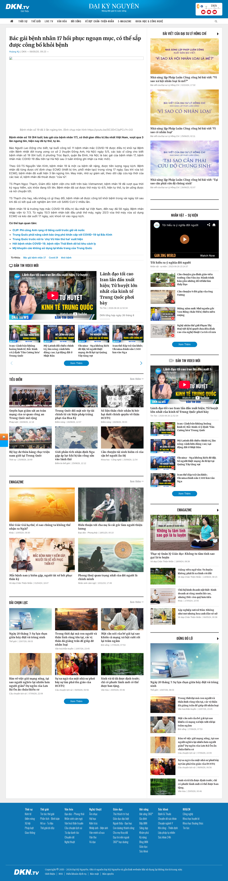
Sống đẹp (143, 828)
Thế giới (36, 21)
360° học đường (120, 842)
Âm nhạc (93, 814)
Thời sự (22, 21)
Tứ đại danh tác (72, 833)
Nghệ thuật (70, 842)
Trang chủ (11, 21)
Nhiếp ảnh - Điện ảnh (98, 828)
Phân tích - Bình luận (50, 819)
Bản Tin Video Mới (188, 360)
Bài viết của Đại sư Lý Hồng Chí (184, 33)
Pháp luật (13, 422)
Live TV (49, 21)
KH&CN (186, 809)
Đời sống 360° (146, 814)
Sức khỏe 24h (164, 837)
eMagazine (184, 509)
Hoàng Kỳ (14, 51)
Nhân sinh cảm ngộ (87, 583)
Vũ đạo (92, 842)
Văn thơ (92, 837)
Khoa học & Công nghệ (149, 21)
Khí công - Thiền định (168, 828)
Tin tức (186, 828)
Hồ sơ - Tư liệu (46, 823)
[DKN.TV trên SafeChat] (198, 6)
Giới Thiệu (25, 11)
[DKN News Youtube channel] (203, 12)
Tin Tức (103, 308)
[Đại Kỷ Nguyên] (17, 6)
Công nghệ (188, 814)
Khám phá (144, 833)
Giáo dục (118, 809)
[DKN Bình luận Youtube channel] (209, 12)
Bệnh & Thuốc (164, 814)
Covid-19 (53, 257)
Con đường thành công (123, 828)
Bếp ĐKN (143, 823)
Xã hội (27, 823)
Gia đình (143, 819)
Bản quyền (108, 874)
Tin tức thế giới (47, 814)
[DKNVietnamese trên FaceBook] (202, 6)
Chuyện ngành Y (165, 823)
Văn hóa (62, 21)
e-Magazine (125, 21)
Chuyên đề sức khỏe (167, 819)
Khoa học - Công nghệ (111, 460)
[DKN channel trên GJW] (212, 6)
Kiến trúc (93, 823)
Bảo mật (94, 874)
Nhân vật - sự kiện (158, 266)
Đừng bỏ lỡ (185, 638)
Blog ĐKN (143, 842)
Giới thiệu (50, 874)
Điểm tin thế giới (62, 463)
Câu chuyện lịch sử (18, 693)
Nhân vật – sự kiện (184, 215)
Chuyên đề (69, 837)
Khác (11, 533)
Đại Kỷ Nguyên (112, 869)
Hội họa (92, 819)
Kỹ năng (143, 837)
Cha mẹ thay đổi (120, 833)
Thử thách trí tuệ (121, 814)
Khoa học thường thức (193, 823)
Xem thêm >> (137, 379)
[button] (141, 363)
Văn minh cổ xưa (96, 833)
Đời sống (76, 21)
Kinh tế (28, 814)
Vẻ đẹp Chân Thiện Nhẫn (20, 583)
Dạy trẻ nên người (121, 837)
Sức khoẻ (143, 851)
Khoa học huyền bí (191, 819)
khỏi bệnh (66, 257)
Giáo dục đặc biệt (121, 819)
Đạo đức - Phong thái (87, 533)
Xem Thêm (76, 363)
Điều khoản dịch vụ (76, 874)
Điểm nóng (60, 422)
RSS (61, 874)
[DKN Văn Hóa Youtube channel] (214, 12)
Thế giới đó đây (47, 828)
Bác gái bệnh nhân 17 (34, 257)
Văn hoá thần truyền (64, 649)
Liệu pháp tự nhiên (166, 833)
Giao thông (30, 833)
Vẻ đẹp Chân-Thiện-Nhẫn (99, 21)
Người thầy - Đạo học (122, 823)
